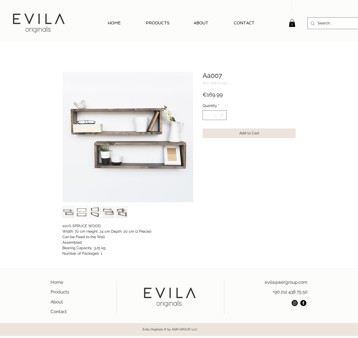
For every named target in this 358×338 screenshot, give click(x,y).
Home (57, 282)
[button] (292, 23)
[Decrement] (206, 115)
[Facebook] (303, 303)
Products (60, 292)
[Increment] (222, 115)
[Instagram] (295, 303)
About (57, 301)
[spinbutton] (214, 115)
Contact (59, 311)
